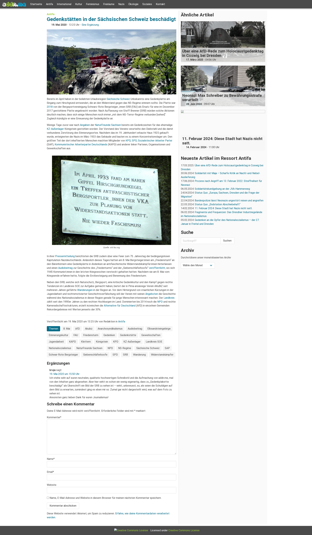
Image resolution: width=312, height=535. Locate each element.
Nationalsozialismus (60, 348)
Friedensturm (90, 335)
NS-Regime (124, 348)
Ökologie (133, 4)
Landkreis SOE (154, 341)
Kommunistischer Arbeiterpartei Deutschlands (81, 144)
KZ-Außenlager (55, 128)
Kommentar (54, 417)
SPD (134, 140)
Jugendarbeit (56, 341)
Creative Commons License (184, 530)
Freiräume (108, 4)
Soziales (147, 4)
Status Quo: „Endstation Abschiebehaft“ (217, 204)
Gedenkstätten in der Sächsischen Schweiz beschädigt (111, 19)
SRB (125, 354)
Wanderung (139, 354)
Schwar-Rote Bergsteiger (63, 354)
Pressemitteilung (65, 256)
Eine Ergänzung (90, 24)
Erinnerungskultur (58, 335)
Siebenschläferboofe (95, 354)
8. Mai (66, 328)
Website (51, 484)
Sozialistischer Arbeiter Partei (155, 140)
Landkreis (169, 297)
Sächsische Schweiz (118, 99)
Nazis (121, 4)
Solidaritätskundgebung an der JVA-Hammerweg (222, 188)
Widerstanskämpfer (162, 354)
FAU (75, 335)
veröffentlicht (157, 267)
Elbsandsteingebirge (159, 328)
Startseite (36, 4)
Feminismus (92, 4)
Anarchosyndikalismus (110, 328)
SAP (167, 348)
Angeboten (151, 293)
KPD (128, 140)
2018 (50, 106)
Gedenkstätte (128, 335)
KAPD (72, 341)
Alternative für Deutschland (119, 305)
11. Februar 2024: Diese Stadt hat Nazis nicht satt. (224, 208)
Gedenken (109, 335)
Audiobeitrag (65, 267)
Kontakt (160, 4)
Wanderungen (85, 290)
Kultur (78, 4)
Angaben (85, 125)
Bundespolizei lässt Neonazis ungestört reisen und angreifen (229, 200)
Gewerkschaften (150, 335)
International (64, 4)
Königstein (102, 341)
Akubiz (88, 328)
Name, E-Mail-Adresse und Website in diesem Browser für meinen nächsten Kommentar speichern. (105, 497)
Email (50, 471)
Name (51, 458)
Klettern (86, 341)
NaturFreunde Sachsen (108, 125)
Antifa (49, 4)
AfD (77, 328)
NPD (160, 301)
